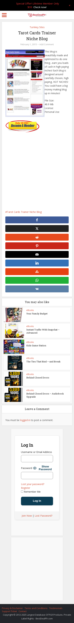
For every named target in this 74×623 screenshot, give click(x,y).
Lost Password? (43, 515)
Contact (23, 611)
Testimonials (55, 608)
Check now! (39, 7)
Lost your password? (32, 484)
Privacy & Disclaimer (12, 608)
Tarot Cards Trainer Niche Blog (24, 212)
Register (25, 488)
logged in (25, 420)
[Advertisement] (37, 169)
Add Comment (46, 44)
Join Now (27, 515)
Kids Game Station (36, 345)
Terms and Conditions (36, 608)
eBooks (30, 310)
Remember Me (32, 491)
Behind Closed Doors (37, 377)
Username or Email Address (36, 452)
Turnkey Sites (37, 27)
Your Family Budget (36, 313)
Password (26, 468)
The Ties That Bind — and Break (43, 361)
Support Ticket (9, 611)
